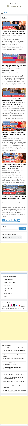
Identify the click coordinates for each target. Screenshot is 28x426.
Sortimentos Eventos (8, 290)
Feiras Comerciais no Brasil (9, 185)
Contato (5, 296)
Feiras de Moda (6, 23)
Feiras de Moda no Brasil (8, 60)
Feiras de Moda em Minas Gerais (10, 24)
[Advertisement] (14, 257)
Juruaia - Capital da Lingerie (9, 28)
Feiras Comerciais (8, 293)
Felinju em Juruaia (19, 60)
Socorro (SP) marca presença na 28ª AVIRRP (13, 347)
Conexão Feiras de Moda (9, 282)
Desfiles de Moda (7, 54)
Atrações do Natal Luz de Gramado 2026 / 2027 (13, 374)
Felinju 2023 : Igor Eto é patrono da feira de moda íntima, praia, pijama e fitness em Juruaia (14, 198)
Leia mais (4, 53)
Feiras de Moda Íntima (8, 26)
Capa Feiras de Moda (8, 279)
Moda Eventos (7, 285)
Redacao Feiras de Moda (8, 202)
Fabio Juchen (6, 35)
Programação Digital (8, 288)
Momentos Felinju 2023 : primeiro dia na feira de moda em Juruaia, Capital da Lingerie (13, 134)
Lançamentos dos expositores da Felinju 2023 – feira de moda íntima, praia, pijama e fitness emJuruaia (14, 166)
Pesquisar (4, 226)
